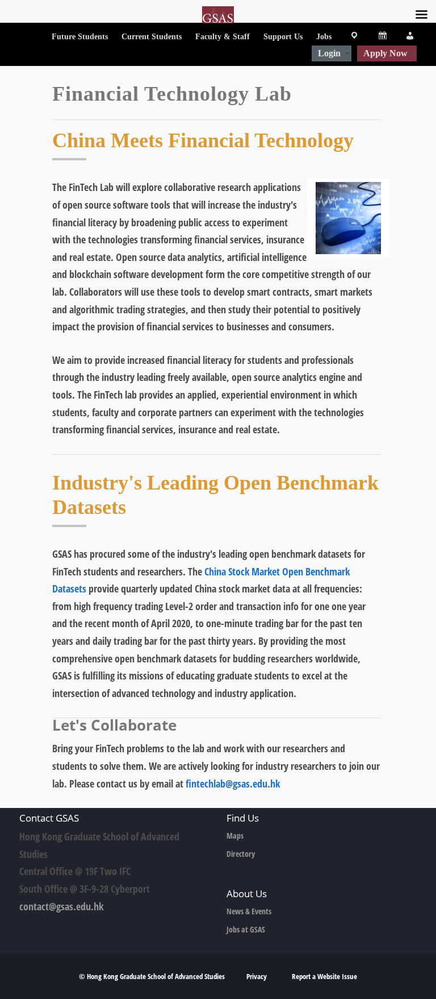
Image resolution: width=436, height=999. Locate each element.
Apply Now (385, 53)
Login (329, 53)
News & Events (249, 911)
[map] (350, 37)
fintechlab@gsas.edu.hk (233, 783)
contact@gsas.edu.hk (61, 906)
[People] (406, 37)
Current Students (151, 36)
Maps (235, 835)
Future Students (80, 36)
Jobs (324, 36)
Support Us (283, 36)
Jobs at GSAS (246, 929)
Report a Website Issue (324, 976)
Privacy (257, 976)
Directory (241, 853)
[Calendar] (378, 37)
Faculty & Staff (222, 36)
